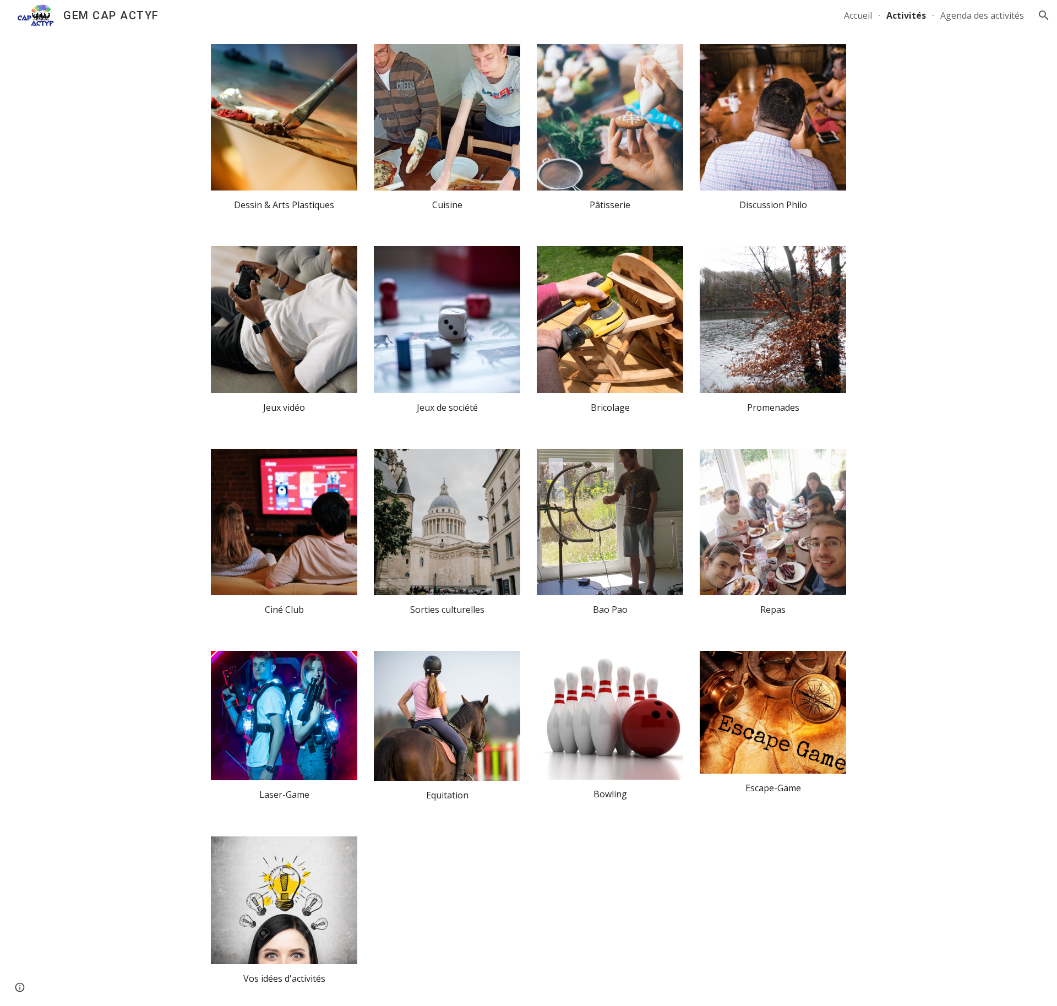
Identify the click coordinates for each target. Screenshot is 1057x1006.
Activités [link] (906, 15)
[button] (1044, 15)
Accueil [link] (858, 15)
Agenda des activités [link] (982, 15)
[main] (284, 205)
